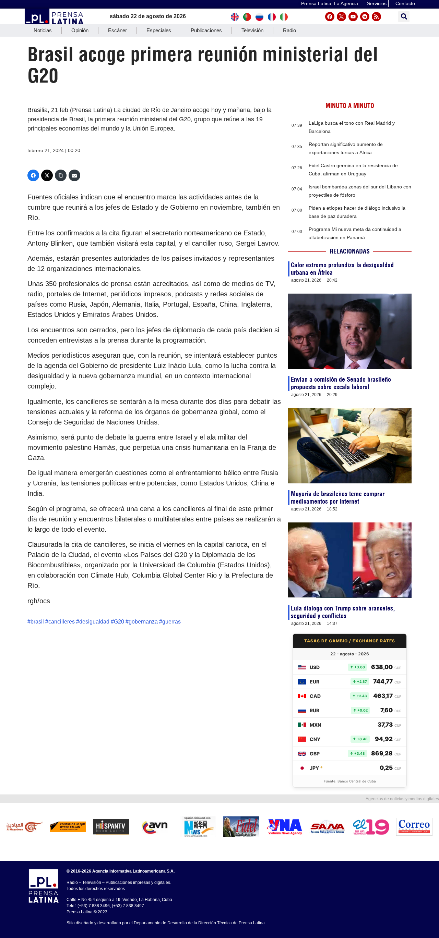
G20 (119, 622)
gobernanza (143, 622)
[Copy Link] (61, 175)
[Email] (74, 175)
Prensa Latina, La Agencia (329, 3)
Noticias (43, 30)
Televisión (252, 30)
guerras (171, 622)
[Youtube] (353, 16)
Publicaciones (206, 30)
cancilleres (61, 622)
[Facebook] (329, 16)
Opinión (79, 30)
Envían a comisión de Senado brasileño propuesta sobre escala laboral (341, 383)
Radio (289, 30)
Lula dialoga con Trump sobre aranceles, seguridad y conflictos (343, 612)
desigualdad (94, 622)
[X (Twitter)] (47, 175)
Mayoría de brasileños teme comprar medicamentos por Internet (337, 497)
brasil (37, 622)
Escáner (117, 30)
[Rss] (376, 16)
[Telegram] (364, 16)
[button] (404, 16)
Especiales (158, 30)
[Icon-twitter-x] (341, 16)
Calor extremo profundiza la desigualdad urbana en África (342, 268)
